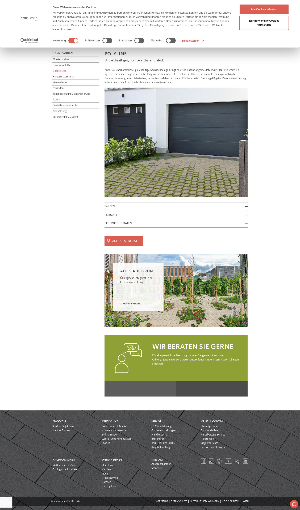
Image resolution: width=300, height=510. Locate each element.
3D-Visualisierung (161, 426)
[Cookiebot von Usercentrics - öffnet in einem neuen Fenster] (29, 40)
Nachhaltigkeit (63, 459)
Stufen (56, 99)
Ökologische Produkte (65, 469)
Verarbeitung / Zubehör (66, 117)
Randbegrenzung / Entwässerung (71, 94)
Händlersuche (159, 434)
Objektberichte (209, 443)
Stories (106, 443)
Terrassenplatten (62, 65)
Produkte (59, 420)
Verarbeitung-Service (213, 434)
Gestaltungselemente (64, 105)
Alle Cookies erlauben (264, 9)
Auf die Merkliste (125, 241)
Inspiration (110, 420)
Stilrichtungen (110, 434)
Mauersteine (59, 82)
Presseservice (110, 478)
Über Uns (107, 465)
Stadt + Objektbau (63, 426)
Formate (111, 215)
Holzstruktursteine (63, 76)
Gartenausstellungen (194, 359)
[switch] (107, 40)
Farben (110, 206)
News (105, 473)
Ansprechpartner (161, 464)
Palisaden (58, 88)
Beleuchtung (59, 111)
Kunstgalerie (109, 486)
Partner (106, 482)
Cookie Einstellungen (235, 501)
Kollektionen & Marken (115, 426)
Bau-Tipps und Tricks (163, 443)
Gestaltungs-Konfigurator (116, 439)
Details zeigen (190, 40)
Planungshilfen (209, 430)
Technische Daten (118, 223)
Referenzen (207, 439)
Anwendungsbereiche (114, 430)
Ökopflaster (59, 71)
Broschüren (157, 439)
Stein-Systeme (209, 426)
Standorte (157, 468)
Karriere (106, 469)
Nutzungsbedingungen (204, 501)
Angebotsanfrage (161, 447)
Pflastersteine (60, 59)
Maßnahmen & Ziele (64, 465)
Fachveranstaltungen (213, 447)
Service (156, 420)
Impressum (161, 501)
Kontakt (157, 459)
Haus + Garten (61, 430)
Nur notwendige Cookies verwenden (264, 22)
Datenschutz (179, 501)
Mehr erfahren (131, 304)
